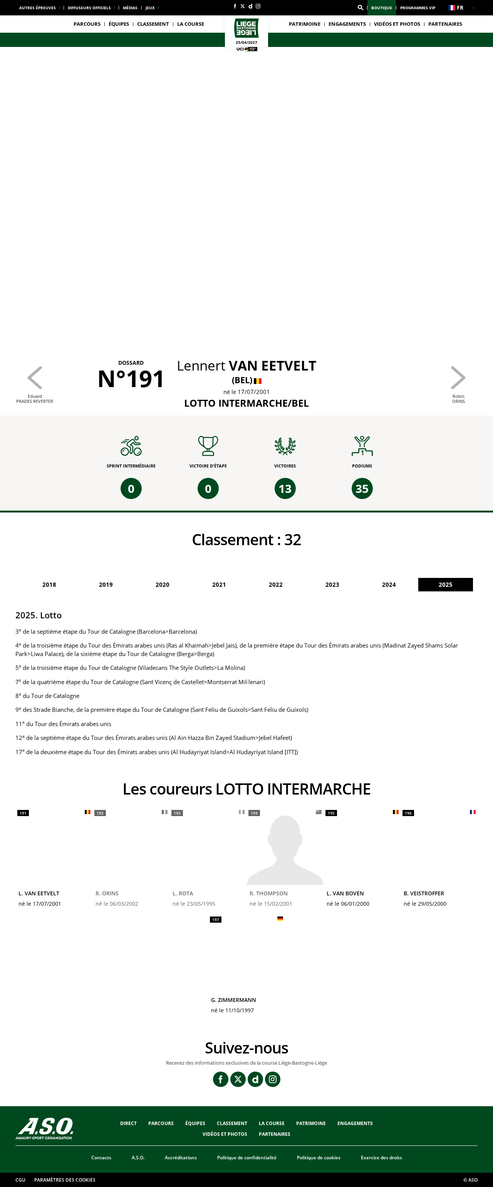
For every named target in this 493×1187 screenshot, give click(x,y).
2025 (446, 584)
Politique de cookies (318, 1157)
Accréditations (181, 1157)
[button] (360, 7)
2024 (389, 584)
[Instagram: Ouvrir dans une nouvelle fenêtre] (258, 6)
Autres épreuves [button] (37, 7)
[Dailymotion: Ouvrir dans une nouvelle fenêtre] (250, 6)
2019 (106, 584)
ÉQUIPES (195, 1123)
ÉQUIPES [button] (119, 23)
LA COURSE (272, 1123)
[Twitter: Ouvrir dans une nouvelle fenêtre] (242, 6)
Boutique (381, 7)
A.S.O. (138, 1157)
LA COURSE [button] (190, 23)
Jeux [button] (150, 7)
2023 (332, 584)
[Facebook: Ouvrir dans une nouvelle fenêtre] (235, 6)
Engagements (355, 1123)
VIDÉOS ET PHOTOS (397, 23)
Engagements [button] (347, 23)
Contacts (101, 1157)
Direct (128, 1123)
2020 (162, 584)
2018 (49, 584)
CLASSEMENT (153, 23)
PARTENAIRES (445, 23)
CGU (20, 1180)
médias (130, 7)
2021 (219, 584)
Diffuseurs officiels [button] (89, 7)
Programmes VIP (417, 7)
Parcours (87, 23)
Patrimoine (304, 23)
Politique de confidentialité (247, 1157)
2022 (276, 584)
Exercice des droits (381, 1157)
